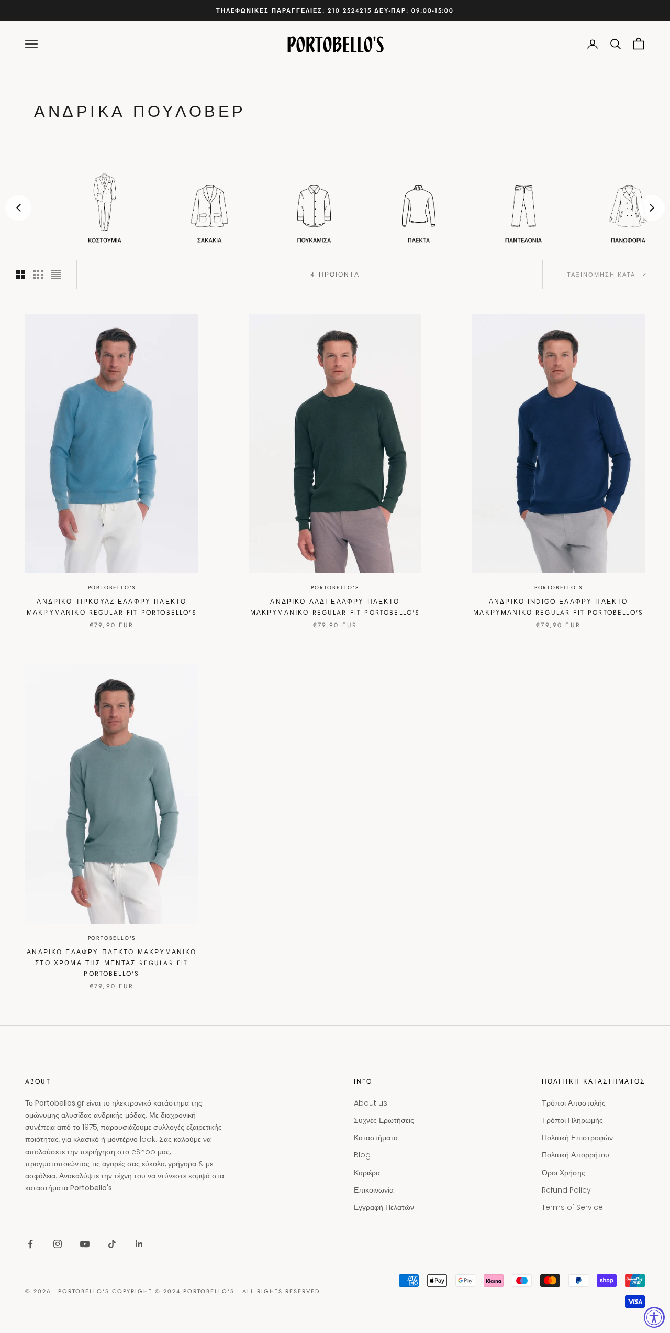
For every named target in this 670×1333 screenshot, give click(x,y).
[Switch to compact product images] (56, 274)
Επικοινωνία (374, 1190)
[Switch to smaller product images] (38, 274)
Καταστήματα (376, 1137)
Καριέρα (367, 1172)
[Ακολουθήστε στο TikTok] (112, 1244)
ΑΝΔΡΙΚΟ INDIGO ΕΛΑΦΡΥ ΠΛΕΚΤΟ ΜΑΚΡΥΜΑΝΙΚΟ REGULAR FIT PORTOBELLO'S (558, 607)
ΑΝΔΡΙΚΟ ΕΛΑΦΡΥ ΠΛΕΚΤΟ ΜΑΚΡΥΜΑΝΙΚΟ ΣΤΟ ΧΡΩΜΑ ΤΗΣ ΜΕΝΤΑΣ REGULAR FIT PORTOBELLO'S (111, 962)
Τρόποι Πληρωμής (572, 1120)
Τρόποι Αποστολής (574, 1103)
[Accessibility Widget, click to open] (654, 1317)
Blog (362, 1155)
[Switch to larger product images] (20, 274)
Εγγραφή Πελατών (384, 1207)
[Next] (652, 208)
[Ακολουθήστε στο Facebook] (30, 1244)
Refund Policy (566, 1190)
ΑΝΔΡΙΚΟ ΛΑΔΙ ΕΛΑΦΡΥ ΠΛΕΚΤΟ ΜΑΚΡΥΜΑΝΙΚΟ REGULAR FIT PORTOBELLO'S (335, 607)
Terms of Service (572, 1207)
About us (370, 1103)
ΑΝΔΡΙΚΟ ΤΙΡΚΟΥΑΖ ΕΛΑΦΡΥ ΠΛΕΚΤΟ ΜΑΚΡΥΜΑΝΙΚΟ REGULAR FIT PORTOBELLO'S (112, 607)
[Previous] (18, 208)
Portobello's (112, 588)
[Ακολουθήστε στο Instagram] (57, 1244)
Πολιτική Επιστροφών (577, 1137)
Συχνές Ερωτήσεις (384, 1120)
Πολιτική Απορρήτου (575, 1155)
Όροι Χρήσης (563, 1172)
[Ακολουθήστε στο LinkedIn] (139, 1244)
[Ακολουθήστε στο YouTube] (85, 1244)
